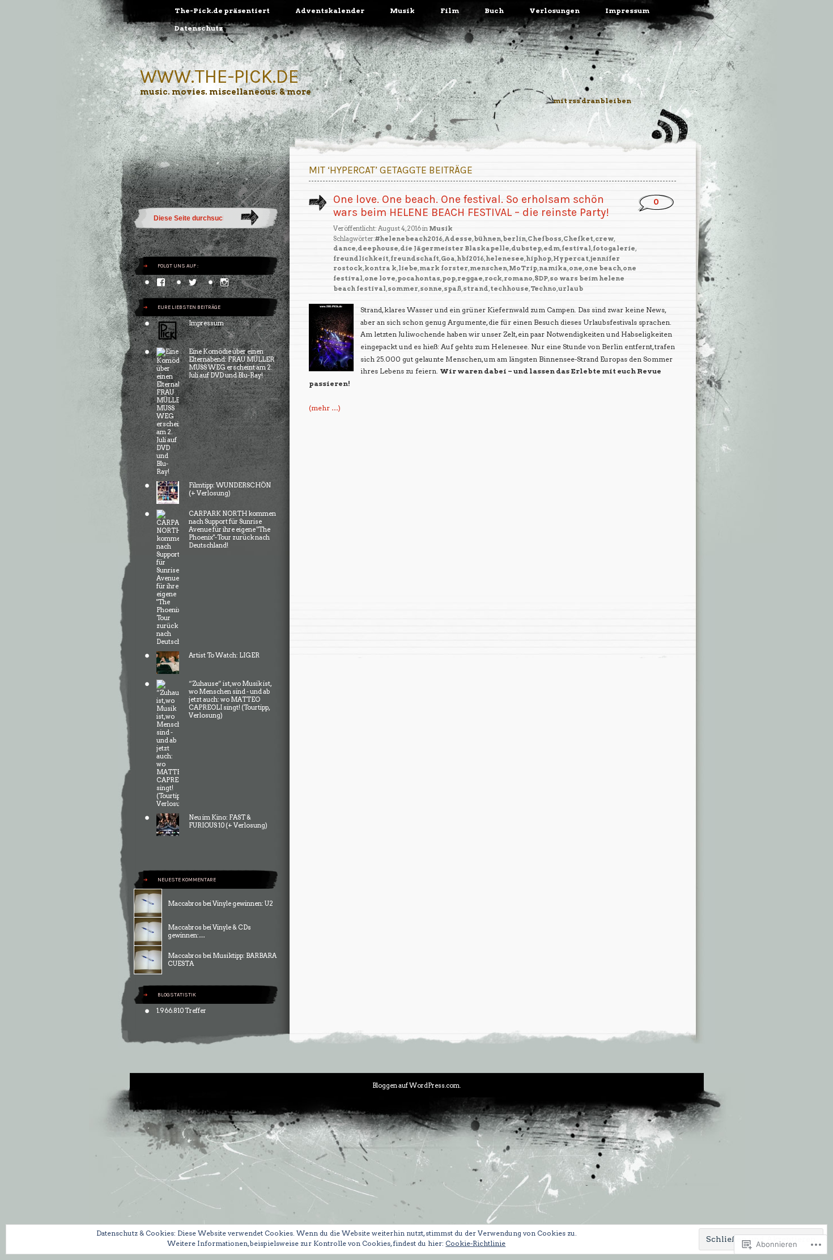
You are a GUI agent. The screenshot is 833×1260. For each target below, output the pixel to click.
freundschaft (414, 258)
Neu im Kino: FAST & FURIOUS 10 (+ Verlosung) (228, 821)
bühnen (487, 239)
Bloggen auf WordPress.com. (416, 1085)
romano (518, 278)
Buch (494, 10)
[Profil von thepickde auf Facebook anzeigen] (160, 282)
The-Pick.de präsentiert (222, 10)
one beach (602, 268)
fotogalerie (614, 248)
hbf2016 (470, 258)
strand (475, 288)
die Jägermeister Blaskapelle (454, 248)
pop (449, 278)
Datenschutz (199, 28)
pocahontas (418, 278)
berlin (514, 239)
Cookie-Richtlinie (475, 1243)
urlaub (570, 288)
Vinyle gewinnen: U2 (242, 903)
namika (553, 268)
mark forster (443, 268)
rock (493, 278)
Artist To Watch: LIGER (224, 655)
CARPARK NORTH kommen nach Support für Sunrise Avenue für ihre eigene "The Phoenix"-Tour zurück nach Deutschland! (232, 529)
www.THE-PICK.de (219, 76)
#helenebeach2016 (409, 239)
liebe (408, 268)
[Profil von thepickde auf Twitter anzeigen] (192, 282)
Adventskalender (329, 10)
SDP (541, 278)
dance (344, 248)
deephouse (378, 248)
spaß (452, 288)
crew (604, 239)
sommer (403, 288)
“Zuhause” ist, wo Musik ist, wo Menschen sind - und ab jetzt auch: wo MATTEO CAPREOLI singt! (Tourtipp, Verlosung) (230, 699)
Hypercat (571, 258)
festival (576, 248)
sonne (431, 288)
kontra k (380, 268)
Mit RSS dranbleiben (592, 100)
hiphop (538, 258)
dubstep (526, 248)
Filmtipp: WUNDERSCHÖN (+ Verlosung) (230, 489)
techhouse (509, 288)
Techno (543, 288)
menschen (488, 268)
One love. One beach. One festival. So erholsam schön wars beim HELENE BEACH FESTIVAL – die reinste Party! (471, 206)
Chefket (578, 239)
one (576, 268)
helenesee (505, 258)
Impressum (627, 10)
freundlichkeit (361, 258)
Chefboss (545, 239)
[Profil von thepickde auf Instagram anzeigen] (224, 282)
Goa (448, 258)
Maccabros (185, 903)
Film (449, 10)
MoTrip (523, 268)
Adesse (458, 239)
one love (380, 278)
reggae (470, 278)
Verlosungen (554, 10)
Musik (402, 10)
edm (551, 248)
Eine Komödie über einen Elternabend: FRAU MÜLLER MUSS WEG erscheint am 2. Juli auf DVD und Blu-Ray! (231, 363)
